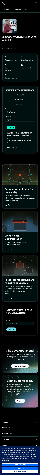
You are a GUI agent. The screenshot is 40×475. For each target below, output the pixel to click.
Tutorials (7, 9)
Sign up (20, 401)
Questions (17, 9)
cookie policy (24, 458)
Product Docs (30, 9)
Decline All (20, 468)
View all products (20, 366)
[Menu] (36, 3)
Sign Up (7, 205)
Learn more (9, 249)
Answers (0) (20, 104)
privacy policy (16, 450)
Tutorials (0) (20, 95)
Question (11, 127)
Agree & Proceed (20, 465)
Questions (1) (20, 100)
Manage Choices (20, 472)
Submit (11, 329)
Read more (11, 147)
